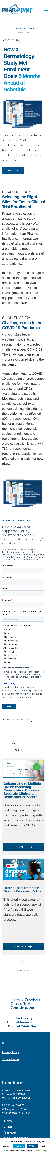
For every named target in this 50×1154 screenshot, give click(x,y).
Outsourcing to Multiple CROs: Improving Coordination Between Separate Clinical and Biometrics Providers (22, 790)
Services (10, 1132)
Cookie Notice (10, 1059)
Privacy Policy (10, 1052)
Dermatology (23, 970)
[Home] (17, 9)
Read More (21, 847)
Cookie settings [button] (40, 1150)
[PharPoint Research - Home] (25, 1044)
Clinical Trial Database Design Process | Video (22, 889)
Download (13, 170)
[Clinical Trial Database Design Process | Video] (23, 869)
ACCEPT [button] (32, 1146)
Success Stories (22, 29)
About (8, 1127)
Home (8, 1121)
